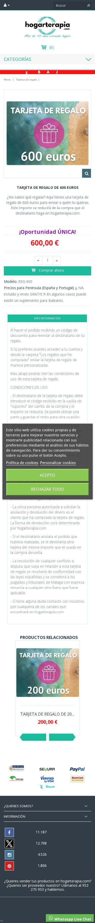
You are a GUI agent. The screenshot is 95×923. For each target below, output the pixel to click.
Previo (34, 737)
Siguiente (61, 737)
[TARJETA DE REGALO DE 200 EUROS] (47, 672)
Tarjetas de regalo (26, 79)
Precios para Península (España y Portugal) (39, 287)
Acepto (47, 475)
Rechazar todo (47, 489)
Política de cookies (22, 462)
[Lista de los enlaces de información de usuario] (7, 5)
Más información (47, 318)
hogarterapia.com (75, 881)
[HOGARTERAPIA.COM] (47, 26)
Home (7, 79)
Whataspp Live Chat (72, 919)
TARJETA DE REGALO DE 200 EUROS (47, 714)
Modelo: (10, 281)
